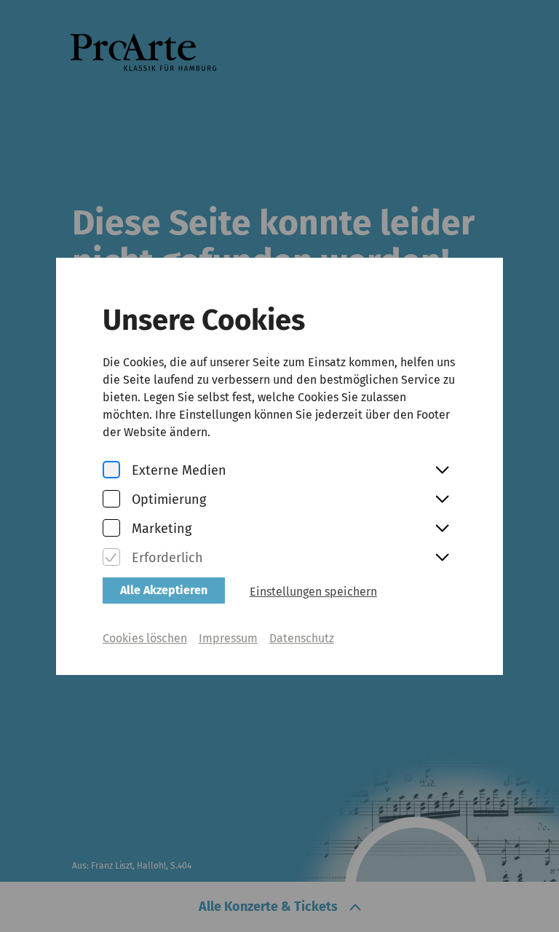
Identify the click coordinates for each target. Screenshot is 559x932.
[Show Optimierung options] (441, 500)
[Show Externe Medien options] (441, 471)
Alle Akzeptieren (163, 590)
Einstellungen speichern (313, 592)
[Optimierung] (111, 500)
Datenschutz (301, 638)
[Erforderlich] (111, 558)
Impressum (228, 638)
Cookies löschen (145, 638)
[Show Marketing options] (441, 529)
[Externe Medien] (111, 471)
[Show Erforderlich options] (441, 558)
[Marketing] (111, 529)
